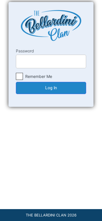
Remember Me (38, 76)
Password (25, 50)
